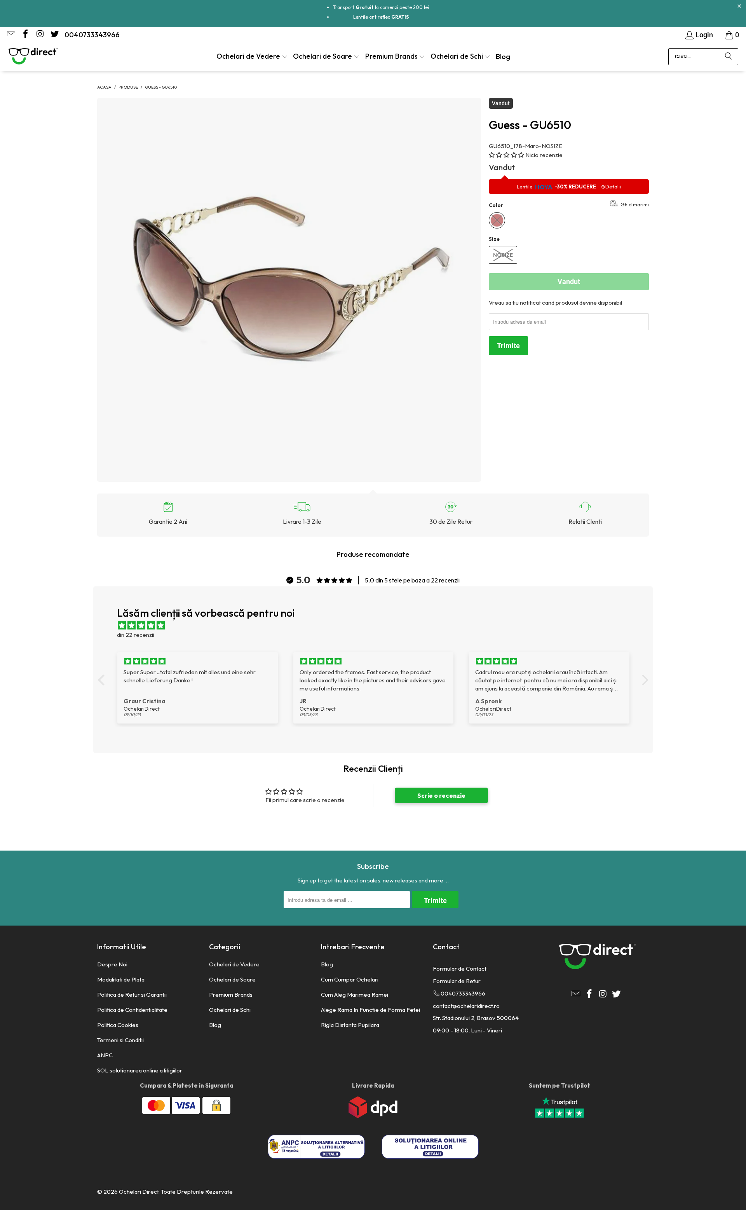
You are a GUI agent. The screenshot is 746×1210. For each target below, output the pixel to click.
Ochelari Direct (139, 1191)
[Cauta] (728, 56)
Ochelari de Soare (232, 979)
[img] (377, 625)
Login (704, 35)
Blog (215, 1025)
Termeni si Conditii (120, 1040)
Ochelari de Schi (230, 1009)
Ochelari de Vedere (234, 964)
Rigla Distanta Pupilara (350, 1025)
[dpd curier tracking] (373, 1116)
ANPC (105, 1055)
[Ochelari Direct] (33, 57)
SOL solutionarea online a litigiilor (139, 1070)
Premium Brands (231, 994)
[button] (252, 57)
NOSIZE (503, 255)
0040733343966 (92, 34)
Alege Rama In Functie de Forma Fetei (370, 1009)
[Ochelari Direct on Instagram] (39, 35)
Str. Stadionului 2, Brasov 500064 (476, 1018)
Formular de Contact (459, 968)
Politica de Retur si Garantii (132, 994)
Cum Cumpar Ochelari (349, 979)
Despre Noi (112, 964)
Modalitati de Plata (121, 979)
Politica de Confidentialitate (132, 1009)
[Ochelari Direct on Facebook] (25, 35)
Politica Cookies (117, 1025)
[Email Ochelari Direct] (10, 35)
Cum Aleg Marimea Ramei (354, 994)
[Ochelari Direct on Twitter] (53, 35)
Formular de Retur (457, 981)
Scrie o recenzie (441, 795)
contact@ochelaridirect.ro (466, 1005)
